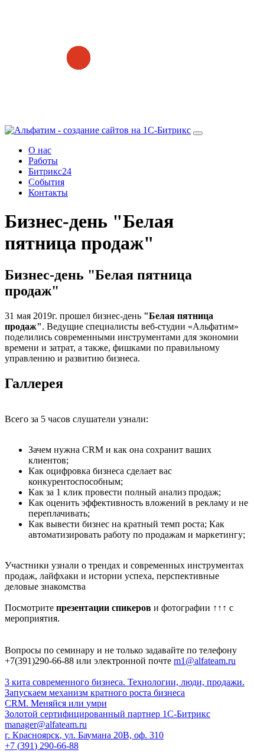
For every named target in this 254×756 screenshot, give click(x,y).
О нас (39, 150)
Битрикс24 (49, 171)
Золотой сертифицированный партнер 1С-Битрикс (107, 714)
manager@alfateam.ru (46, 724)
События (46, 182)
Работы (43, 161)
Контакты (48, 193)
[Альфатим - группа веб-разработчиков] (98, 130)
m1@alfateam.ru (205, 661)
